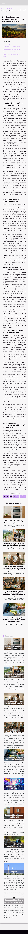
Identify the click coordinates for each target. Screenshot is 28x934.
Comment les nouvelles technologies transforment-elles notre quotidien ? (14, 789)
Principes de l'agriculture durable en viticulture (12, 44)
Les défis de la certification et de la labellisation (12, 52)
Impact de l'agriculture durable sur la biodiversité (12, 49)
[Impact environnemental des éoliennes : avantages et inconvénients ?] (14, 869)
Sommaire (7, 41)
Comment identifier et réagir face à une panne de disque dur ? (14, 902)
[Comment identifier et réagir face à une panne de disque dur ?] (14, 897)
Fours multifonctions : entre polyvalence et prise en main (14, 521)
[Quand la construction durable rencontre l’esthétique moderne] (14, 535)
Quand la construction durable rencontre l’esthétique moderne (14, 544)
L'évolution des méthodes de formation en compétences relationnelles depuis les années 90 (14, 593)
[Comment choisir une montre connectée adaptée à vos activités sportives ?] (14, 842)
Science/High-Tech (11, 8)
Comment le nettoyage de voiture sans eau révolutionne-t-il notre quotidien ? (14, 619)
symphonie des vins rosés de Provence (12, 420)
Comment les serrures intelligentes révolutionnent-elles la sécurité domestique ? (14, 818)
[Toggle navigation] (3, 2)
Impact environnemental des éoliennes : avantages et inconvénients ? (14, 874)
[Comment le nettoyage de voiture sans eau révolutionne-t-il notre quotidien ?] (14, 609)
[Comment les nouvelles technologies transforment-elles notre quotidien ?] (14, 784)
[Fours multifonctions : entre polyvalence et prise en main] (14, 512)
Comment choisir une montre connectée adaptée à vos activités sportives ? (14, 847)
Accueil (2, 8)
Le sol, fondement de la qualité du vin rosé (11, 46)
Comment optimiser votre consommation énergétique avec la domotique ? (14, 568)
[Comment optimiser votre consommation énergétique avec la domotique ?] (14, 558)
